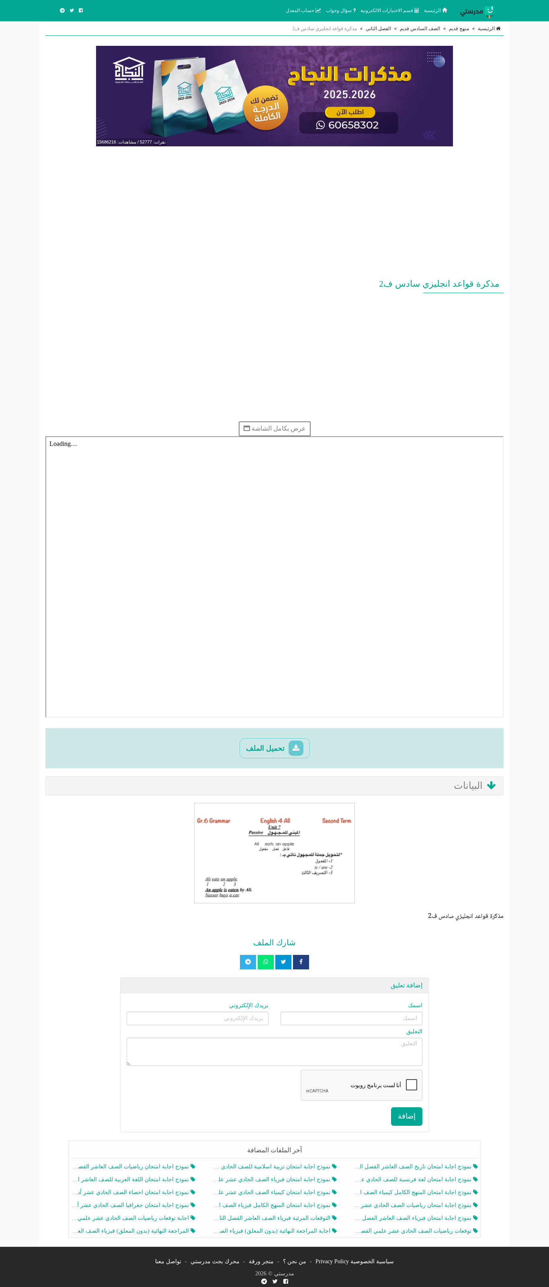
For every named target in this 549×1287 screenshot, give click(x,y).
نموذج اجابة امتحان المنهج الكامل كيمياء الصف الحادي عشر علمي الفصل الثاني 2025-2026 (413, 1192)
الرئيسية (433, 10)
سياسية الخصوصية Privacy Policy (354, 1261)
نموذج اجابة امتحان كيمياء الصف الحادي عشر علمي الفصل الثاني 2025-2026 (272, 1192)
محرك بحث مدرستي (215, 1261)
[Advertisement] (274, 210)
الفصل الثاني (378, 28)
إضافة (407, 1116)
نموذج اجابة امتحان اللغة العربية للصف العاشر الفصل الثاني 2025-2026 (131, 1179)
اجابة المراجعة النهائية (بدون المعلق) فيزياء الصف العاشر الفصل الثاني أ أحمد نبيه (272, 1231)
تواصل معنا (168, 1261)
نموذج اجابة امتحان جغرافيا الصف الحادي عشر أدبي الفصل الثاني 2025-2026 (131, 1205)
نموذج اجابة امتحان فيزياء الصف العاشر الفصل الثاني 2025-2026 (413, 1218)
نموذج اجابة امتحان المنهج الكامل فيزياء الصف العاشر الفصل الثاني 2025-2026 (272, 1205)
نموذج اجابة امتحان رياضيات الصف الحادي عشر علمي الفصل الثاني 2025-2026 (413, 1205)
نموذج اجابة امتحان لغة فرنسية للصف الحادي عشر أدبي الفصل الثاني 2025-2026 (413, 1179)
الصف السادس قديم (420, 28)
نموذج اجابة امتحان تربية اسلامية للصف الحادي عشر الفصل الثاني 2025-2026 (272, 1167)
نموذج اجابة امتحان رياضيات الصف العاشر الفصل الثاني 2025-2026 (131, 1167)
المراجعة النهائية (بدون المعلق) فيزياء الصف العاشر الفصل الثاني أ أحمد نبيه (131, 1231)
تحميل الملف (266, 748)
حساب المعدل (300, 10)
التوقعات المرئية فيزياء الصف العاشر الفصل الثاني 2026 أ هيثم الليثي (272, 1218)
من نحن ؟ (294, 1261)
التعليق (414, 1031)
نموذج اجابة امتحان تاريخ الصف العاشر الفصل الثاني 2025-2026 (413, 1167)
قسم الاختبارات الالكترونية (387, 10)
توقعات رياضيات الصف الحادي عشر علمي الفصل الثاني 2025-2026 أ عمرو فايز (413, 1231)
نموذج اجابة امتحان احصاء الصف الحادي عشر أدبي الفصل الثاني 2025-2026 (131, 1192)
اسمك (415, 1005)
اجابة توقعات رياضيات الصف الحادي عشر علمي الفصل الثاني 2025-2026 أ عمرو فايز (131, 1218)
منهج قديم (459, 28)
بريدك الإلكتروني (248, 1005)
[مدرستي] (479, 10)
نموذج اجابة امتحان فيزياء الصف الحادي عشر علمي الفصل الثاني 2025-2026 (272, 1179)
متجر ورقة (261, 1261)
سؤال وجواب (339, 10)
